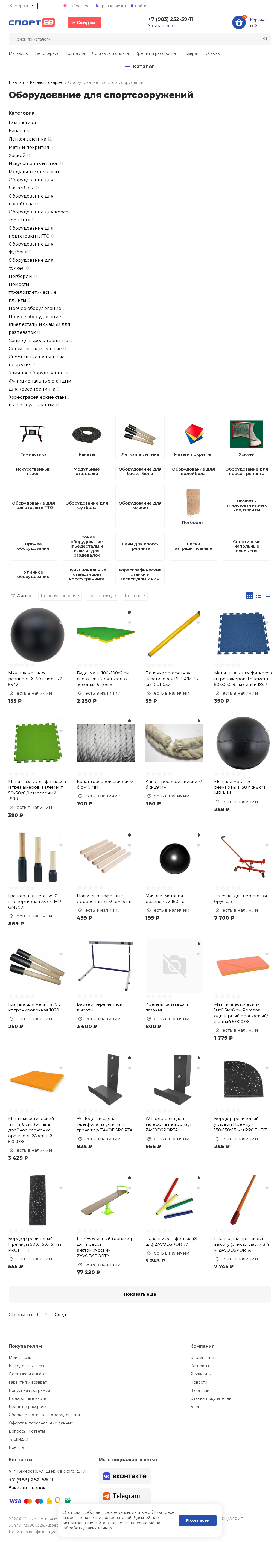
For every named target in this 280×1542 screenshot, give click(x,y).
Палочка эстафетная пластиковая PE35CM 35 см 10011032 (171, 678)
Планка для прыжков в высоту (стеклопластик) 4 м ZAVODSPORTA (241, 1244)
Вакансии (199, 1390)
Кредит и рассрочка (155, 53)
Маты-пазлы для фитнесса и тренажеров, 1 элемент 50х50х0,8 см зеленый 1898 (37, 790)
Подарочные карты (28, 1398)
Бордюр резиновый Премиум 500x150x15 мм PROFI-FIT (34, 1244)
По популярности (58, 595)
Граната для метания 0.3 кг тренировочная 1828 (34, 1007)
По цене (133, 595)
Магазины (18, 53)
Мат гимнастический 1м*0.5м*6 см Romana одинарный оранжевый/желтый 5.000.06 (241, 1013)
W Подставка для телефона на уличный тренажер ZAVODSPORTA (105, 1124)
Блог (195, 1406)
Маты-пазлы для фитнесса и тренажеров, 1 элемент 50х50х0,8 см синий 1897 (243, 678)
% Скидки (18, 1439)
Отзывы (213, 53)
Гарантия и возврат (28, 1382)
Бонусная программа (29, 1390)
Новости (198, 1382)
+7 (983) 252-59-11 (170, 19)
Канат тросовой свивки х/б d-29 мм (173, 784)
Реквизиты (201, 1374)
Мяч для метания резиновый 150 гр (165, 898)
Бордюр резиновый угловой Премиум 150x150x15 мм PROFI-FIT (240, 1124)
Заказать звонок (164, 25)
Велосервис (47, 53)
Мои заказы (20, 1357)
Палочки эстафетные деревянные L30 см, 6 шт (104, 898)
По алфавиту (100, 595)
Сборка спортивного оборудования (44, 1414)
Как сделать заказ (26, 1365)
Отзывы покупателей (211, 1398)
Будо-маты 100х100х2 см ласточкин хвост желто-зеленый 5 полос (103, 678)
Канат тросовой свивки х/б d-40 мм (105, 784)
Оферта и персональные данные (41, 1423)
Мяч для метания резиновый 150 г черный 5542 (35, 678)
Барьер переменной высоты (99, 1007)
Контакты (75, 53)
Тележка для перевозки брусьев (240, 898)
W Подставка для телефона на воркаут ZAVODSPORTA (168, 1124)
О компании (202, 1357)
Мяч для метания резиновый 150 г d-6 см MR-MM (239, 787)
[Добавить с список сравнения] (61, 612)
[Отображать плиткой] (249, 595)
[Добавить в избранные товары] (61, 622)
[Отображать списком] (258, 595)
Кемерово (20, 5)
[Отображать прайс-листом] (267, 595)
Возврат (191, 53)
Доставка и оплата (110, 53)
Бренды (17, 1447)
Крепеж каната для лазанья (166, 1007)
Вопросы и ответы (27, 1431)
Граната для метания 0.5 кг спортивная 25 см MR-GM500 (35, 901)
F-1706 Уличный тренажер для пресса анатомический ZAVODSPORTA (105, 1247)
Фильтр (24, 595)
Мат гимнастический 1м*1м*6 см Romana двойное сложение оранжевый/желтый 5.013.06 (31, 1130)
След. (61, 1314)
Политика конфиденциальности (40, 1531)
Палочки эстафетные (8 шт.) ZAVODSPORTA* (171, 1241)
